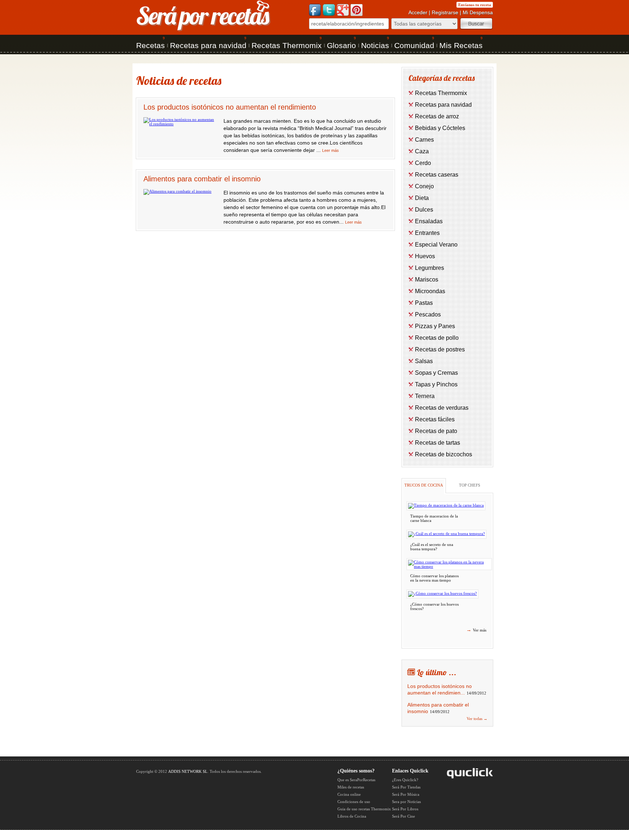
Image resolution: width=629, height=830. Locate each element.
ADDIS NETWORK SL (187, 771)
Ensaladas (429, 221)
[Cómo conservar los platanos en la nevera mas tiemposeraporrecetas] (449, 564)
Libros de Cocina (351, 816)
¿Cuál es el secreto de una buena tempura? (431, 546)
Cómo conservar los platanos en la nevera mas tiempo (434, 578)
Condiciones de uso (353, 801)
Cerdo (423, 163)
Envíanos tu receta (474, 5)
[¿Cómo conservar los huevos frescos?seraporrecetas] (442, 594)
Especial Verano (436, 244)
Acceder (417, 12)
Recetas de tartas (437, 443)
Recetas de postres (440, 349)
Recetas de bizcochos (443, 454)
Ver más (476, 629)
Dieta (422, 198)
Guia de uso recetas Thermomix (364, 809)
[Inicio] (203, 30)
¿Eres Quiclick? (405, 780)
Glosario (341, 45)
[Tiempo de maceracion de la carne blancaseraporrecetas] (446, 506)
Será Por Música (405, 794)
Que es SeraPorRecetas (356, 780)
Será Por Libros (405, 809)
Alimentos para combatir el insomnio (202, 179)
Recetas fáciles (435, 419)
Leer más (330, 150)
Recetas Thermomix (287, 45)
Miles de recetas (350, 787)
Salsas (424, 361)
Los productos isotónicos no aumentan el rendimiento (229, 107)
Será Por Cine (403, 816)
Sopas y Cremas (436, 373)
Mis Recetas (461, 45)
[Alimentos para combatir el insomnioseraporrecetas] (177, 191)
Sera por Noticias (406, 801)
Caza (422, 151)
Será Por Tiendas (406, 787)
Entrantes (427, 233)
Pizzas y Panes (435, 326)
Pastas (424, 303)
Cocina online (349, 794)
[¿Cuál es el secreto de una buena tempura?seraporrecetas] (446, 534)
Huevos (425, 256)
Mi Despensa (478, 12)
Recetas (150, 45)
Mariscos (426, 279)
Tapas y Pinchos (436, 384)
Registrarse (445, 12)
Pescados (428, 314)
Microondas (430, 291)
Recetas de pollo (437, 338)
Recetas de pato (436, 431)
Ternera (425, 396)
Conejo (424, 186)
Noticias (375, 45)
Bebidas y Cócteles (440, 128)
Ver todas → (477, 718)
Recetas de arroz (437, 116)
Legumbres (429, 268)
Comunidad (414, 45)
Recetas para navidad (208, 45)
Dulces (424, 209)
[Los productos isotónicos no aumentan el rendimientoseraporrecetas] (179, 124)
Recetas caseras (436, 175)
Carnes (424, 140)
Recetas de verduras (441, 408)
